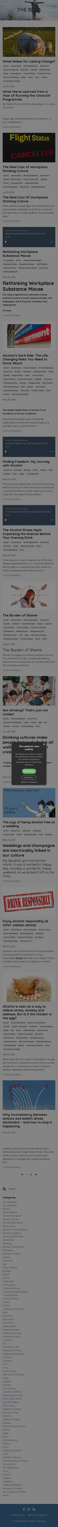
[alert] (29, 763)
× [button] (44, 744)
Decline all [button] (29, 777)
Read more (29, 765)
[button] (29, 763)
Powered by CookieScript (29, 782)
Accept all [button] (29, 771)
